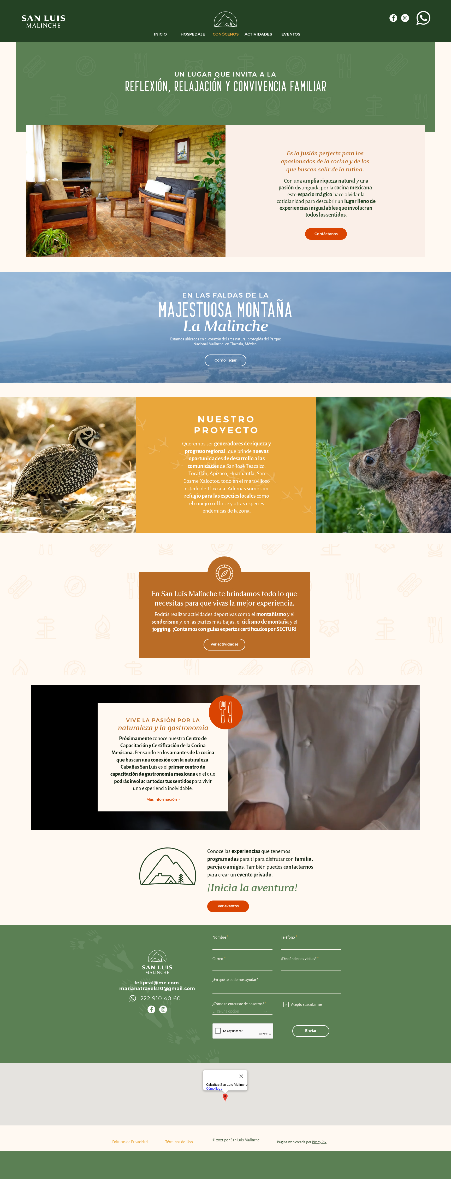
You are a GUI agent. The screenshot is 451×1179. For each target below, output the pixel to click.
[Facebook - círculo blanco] (393, 18)
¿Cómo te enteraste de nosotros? (238, 1004)
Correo (217, 959)
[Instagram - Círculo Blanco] (405, 18)
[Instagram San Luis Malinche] (163, 1009)
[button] (163, 799)
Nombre (219, 937)
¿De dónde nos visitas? (298, 959)
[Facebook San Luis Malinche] (151, 1009)
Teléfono (288, 937)
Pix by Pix (319, 1142)
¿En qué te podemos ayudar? (235, 980)
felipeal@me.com (156, 983)
